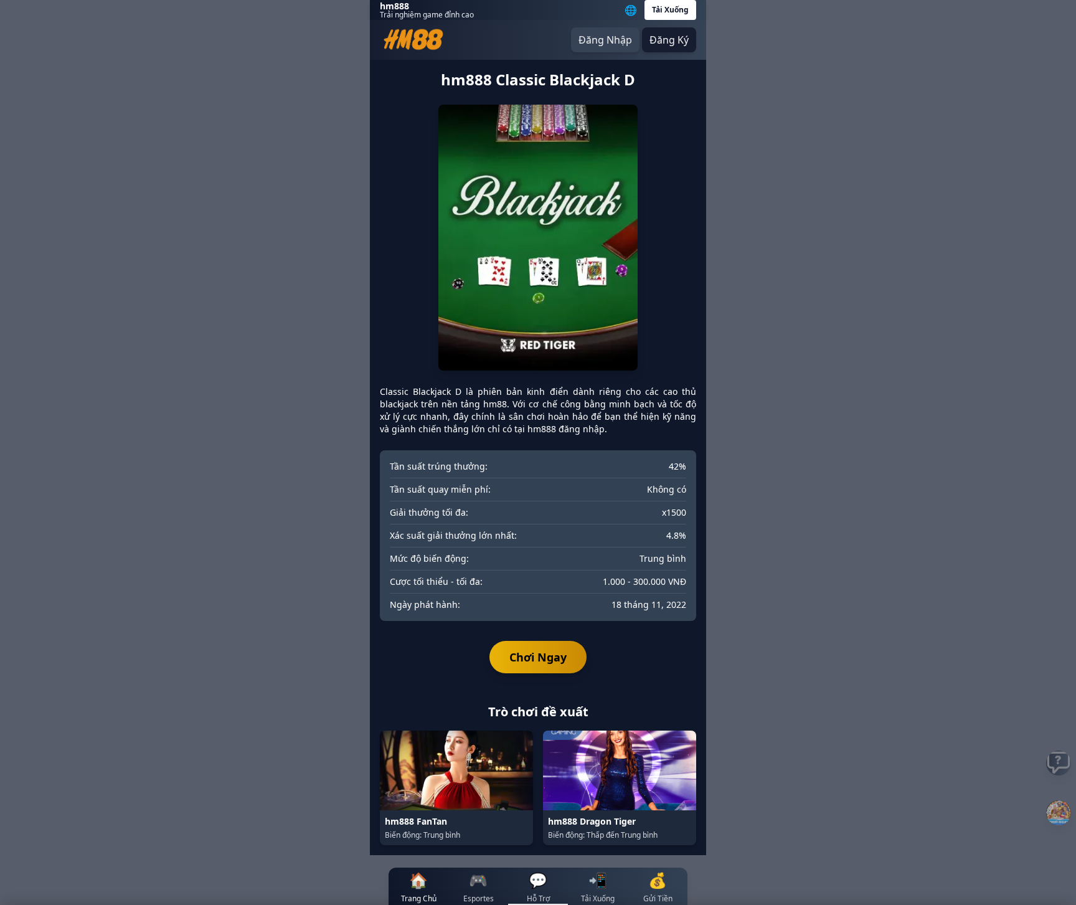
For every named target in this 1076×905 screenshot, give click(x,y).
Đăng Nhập (605, 40)
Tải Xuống (670, 9)
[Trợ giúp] (1058, 763)
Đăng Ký (669, 40)
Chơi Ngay (538, 657)
